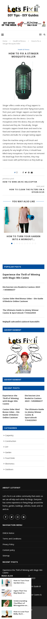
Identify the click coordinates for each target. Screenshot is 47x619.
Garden (8, 452)
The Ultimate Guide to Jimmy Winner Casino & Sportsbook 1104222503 (21, 311)
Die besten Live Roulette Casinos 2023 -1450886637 (21, 288)
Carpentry (9, 435)
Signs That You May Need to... (20, 592)
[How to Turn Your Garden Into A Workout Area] (23, 220)
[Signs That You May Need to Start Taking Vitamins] (7, 593)
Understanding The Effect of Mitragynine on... (21, 603)
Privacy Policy (8, 544)
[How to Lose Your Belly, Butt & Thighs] (7, 614)
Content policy (9, 550)
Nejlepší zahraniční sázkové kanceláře (21, 321)
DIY (6, 447)
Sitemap (6, 555)
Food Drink (10, 458)
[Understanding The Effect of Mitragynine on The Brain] (7, 603)
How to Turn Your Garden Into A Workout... (23, 238)
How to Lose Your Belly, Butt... (21, 613)
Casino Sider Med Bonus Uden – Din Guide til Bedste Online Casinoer (23, 299)
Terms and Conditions (12, 538)
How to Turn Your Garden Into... (21, 581)
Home (5, 41)
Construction (10, 441)
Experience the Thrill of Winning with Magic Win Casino (21, 276)
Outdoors (9, 469)
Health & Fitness (19, 41)
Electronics (9, 463)
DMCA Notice (8, 533)
